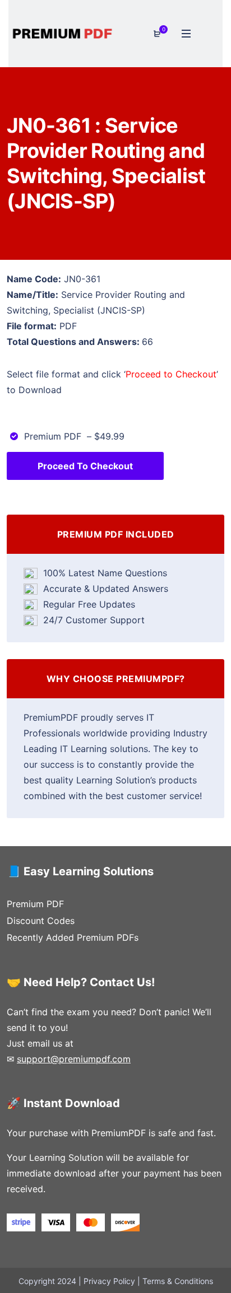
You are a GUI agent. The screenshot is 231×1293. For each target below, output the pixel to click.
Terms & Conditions (177, 1281)
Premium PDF (35, 903)
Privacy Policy (109, 1281)
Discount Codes (41, 920)
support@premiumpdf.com (74, 1059)
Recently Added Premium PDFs (72, 937)
